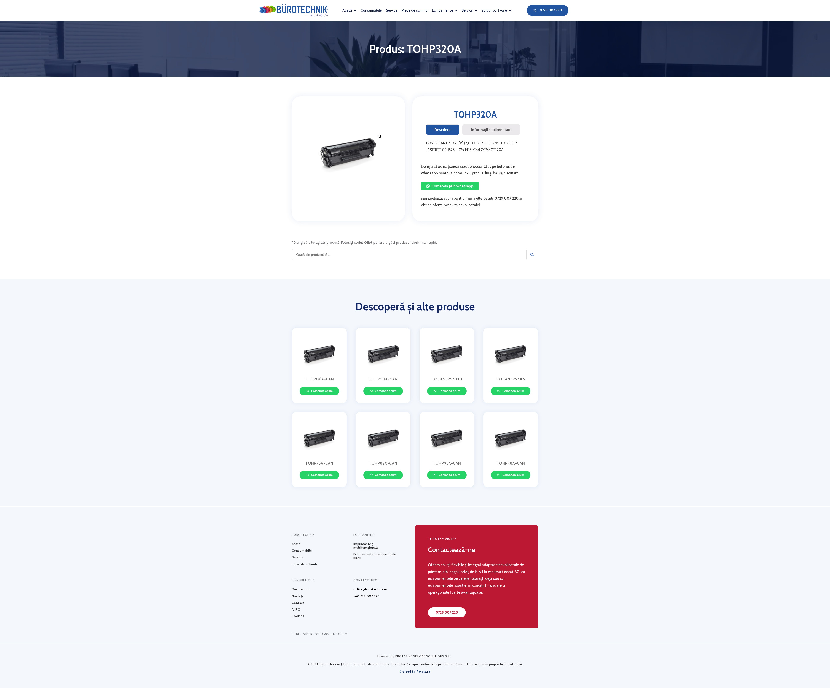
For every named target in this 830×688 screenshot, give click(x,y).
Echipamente (442, 10)
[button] (547, 10)
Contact (298, 603)
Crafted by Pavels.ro (415, 671)
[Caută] (532, 254)
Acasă (347, 10)
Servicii (467, 10)
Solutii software (494, 10)
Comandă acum (321, 391)
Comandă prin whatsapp (452, 186)
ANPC (296, 609)
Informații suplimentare (491, 129)
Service (391, 10)
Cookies (298, 616)
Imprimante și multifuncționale (366, 545)
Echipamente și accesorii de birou (374, 556)
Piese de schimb (415, 10)
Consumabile (371, 10)
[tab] (442, 129)
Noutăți (297, 596)
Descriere (442, 129)
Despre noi (300, 589)
